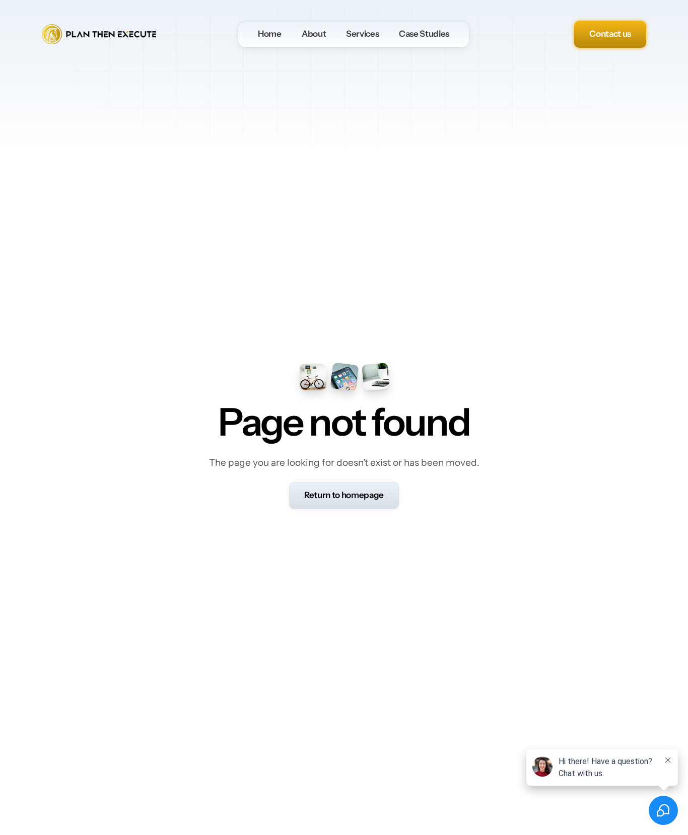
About (314, 34)
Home (270, 34)
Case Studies (424, 34)
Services (362, 34)
